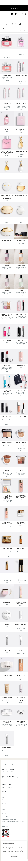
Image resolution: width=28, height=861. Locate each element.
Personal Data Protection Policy (9, 819)
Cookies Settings (14, 856)
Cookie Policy (5, 826)
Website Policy (5, 816)
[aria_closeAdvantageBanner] (1, 7)
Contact (4, 795)
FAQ (3, 797)
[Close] (25, 843)
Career (3, 809)
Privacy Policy (14, 852)
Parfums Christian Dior (7, 787)
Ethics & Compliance (7, 807)
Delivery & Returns (6, 799)
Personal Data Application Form (9, 823)
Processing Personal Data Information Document (13, 821)
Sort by (3, 28)
